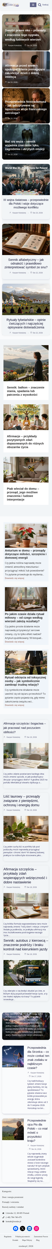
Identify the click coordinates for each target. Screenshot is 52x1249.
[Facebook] (15, 1228)
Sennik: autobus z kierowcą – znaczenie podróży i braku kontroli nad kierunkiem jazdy (25, 945)
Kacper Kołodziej (15, 45)
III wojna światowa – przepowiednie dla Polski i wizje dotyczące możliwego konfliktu (26, 203)
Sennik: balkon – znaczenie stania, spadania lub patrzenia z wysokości (25, 391)
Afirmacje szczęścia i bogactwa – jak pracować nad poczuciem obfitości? (24, 728)
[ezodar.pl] (10, 5)
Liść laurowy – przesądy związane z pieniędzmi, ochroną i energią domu (21, 800)
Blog (37, 1240)
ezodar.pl (23, 1246)
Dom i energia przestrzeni (12, 1197)
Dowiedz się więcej (14, 578)
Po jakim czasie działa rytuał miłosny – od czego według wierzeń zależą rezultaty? (24, 617)
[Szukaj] (43, 4)
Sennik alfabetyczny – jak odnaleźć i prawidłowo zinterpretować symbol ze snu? (26, 263)
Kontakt (15, 1240)
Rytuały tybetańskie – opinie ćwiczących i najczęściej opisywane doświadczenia (26, 323)
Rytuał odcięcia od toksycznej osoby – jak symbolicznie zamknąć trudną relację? (25, 681)
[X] (22, 1228)
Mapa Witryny (27, 1240)
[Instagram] (36, 1228)
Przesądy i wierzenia (17, 23)
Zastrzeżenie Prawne (41, 1237)
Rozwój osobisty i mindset (13, 1207)
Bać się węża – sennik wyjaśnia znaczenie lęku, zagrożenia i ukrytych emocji (25, 145)
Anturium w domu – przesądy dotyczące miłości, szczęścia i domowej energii (26, 554)
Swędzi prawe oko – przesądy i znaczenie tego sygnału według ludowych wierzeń (25, 35)
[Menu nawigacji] (33, 4)
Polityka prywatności (22, 1237)
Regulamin (7, 1237)
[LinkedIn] (29, 1228)
